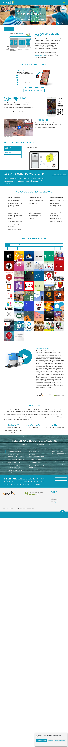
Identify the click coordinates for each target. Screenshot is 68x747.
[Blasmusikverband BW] (39, 326)
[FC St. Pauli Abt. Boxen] (49, 276)
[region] (34, 15)
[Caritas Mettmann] (9, 296)
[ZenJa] (49, 286)
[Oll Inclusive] (49, 256)
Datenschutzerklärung (30, 508)
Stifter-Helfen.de (60, 453)
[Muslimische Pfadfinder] (49, 326)
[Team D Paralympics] (9, 286)
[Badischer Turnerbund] (9, 326)
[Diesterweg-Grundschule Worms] (9, 316)
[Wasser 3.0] (29, 326)
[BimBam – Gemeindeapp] (19, 286)
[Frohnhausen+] (39, 256)
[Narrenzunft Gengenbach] (39, 306)
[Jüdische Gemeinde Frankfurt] (29, 306)
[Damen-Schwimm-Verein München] (19, 326)
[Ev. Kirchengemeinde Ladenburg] (39, 296)
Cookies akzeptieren (41, 740)
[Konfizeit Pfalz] (59, 316)
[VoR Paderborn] (29, 316)
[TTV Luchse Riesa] (49, 296)
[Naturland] (29, 296)
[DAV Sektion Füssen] (19, 306)
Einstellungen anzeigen (60, 740)
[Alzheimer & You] (59, 266)
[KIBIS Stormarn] (39, 276)
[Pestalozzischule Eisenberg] (29, 266)
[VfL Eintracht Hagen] (29, 276)
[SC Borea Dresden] (59, 296)
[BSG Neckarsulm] (9, 306)
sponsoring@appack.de (40, 55)
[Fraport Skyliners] (29, 256)
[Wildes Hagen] (59, 286)
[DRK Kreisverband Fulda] (59, 276)
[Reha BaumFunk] (39, 286)
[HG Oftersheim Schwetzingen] (9, 336)
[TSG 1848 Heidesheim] (9, 256)
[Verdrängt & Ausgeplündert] (19, 276)
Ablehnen (50, 740)
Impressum (5, 508)
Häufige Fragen (21, 508)
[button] (2, 15)
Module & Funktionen (13, 508)
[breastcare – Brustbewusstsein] (19, 266)
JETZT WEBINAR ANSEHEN (60, 174)
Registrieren (53, 449)
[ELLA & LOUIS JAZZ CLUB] (49, 316)
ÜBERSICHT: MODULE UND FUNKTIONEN (34, 90)
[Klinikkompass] (59, 306)
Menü (64, 2)
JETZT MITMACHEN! (61, 479)
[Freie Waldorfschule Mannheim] (19, 256)
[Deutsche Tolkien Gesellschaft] (9, 266)
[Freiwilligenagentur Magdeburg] (49, 306)
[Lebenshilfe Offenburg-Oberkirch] (19, 296)
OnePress (38, 514)
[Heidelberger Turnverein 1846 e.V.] (59, 326)
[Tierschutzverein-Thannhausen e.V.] (49, 266)
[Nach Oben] (62, 511)
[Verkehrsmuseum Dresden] (39, 266)
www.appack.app (54, 502)
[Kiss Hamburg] (9, 276)
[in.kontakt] (19, 336)
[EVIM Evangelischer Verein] (59, 256)
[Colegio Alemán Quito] (19, 316)
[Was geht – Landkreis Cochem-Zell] (39, 316)
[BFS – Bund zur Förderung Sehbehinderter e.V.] (29, 286)
